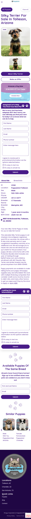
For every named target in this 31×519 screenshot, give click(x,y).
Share (25, 9)
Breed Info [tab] (18, 180)
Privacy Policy (11, 516)
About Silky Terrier (15, 74)
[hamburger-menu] (2, 1)
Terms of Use (20, 516)
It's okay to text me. (11, 165)
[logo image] (15, 1)
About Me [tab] (5, 180)
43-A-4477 (16, 198)
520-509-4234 (17, 193)
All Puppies (6, 9)
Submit (15, 172)
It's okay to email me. (12, 168)
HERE (15, 283)
